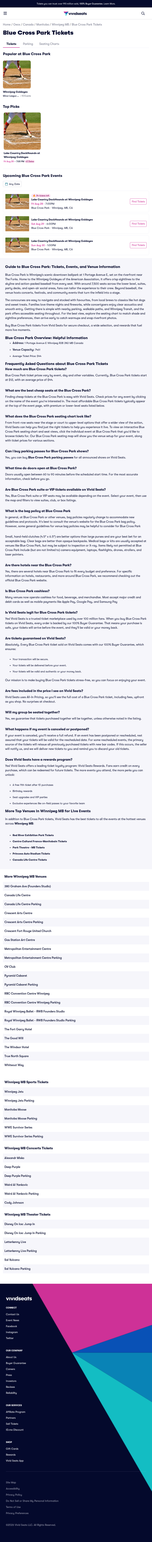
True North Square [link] (16, 1056)
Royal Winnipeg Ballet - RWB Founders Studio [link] (34, 1011)
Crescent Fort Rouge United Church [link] (27, 931)
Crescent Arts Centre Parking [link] (23, 922)
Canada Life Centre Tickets (30, 859)
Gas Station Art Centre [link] (19, 940)
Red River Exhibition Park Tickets (33, 835)
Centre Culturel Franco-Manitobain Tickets (40, 841)
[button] (12, 184)
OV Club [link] (9, 966)
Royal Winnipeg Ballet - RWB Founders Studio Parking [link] (39, 1020)
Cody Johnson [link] (14, 1202)
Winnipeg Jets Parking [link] (19, 1100)
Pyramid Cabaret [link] (15, 975)
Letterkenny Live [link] (15, 1242)
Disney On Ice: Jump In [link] (19, 1224)
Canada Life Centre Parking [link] (22, 904)
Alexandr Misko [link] (14, 1158)
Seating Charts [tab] (49, 44)
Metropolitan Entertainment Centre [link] (27, 949)
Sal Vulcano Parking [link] (17, 1269)
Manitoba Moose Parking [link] (20, 1118)
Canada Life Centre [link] (17, 895)
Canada (28, 24)
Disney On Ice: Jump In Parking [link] (25, 1233)
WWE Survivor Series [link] (18, 1127)
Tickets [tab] (11, 44)
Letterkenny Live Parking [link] (20, 1251)
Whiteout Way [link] (14, 1065)
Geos (16, 24)
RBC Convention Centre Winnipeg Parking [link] (32, 1002)
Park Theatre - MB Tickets (29, 847)
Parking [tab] (28, 44)
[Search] (143, 13)
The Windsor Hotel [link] (16, 1047)
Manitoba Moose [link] (15, 1109)
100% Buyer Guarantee (91, 3)
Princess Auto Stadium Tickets (31, 853)
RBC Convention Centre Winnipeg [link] (26, 993)
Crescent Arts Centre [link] (18, 913)
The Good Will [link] (13, 1038)
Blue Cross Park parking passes (50, 457)
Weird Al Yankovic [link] (16, 1185)
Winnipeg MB (60, 24)
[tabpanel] (76, 153)
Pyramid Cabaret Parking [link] (21, 984)
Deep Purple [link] (12, 1167)
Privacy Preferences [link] (17, 1513)
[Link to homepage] (76, 13)
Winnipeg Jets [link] (13, 1091)
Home (7, 24)
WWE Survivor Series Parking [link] (23, 1136)
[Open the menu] (5, 13)
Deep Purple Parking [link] (17, 1176)
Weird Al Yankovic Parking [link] (21, 1193)
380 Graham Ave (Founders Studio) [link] (27, 886)
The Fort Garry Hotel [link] (18, 1029)
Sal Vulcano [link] (12, 1260)
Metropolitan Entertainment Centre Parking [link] (33, 958)
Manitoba (42, 24)
